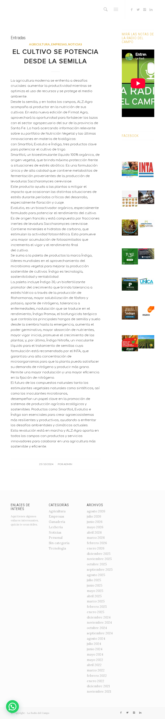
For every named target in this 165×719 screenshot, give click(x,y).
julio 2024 (94, 644)
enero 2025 (95, 612)
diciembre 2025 (98, 554)
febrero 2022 (97, 676)
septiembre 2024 (100, 633)
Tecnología (57, 548)
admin (68, 464)
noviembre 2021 (99, 691)
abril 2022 (94, 665)
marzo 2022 (96, 670)
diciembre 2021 (98, 686)
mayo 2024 (95, 654)
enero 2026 (95, 548)
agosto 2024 (96, 638)
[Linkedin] (151, 9)
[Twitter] (138, 9)
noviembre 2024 (99, 622)
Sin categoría (59, 543)
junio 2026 (94, 522)
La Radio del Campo (38, 712)
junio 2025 (94, 585)
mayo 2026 (95, 527)
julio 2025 (94, 580)
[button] (12, 706)
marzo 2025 (96, 601)
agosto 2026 (96, 511)
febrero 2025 (97, 607)
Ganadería (57, 522)
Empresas (59, 44)
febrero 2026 (97, 543)
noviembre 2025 (99, 559)
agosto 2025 (96, 575)
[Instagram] (144, 9)
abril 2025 (94, 596)
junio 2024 (94, 649)
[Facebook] (131, 9)
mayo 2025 (95, 591)
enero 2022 (95, 681)
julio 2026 (94, 516)
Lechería (56, 527)
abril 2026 (94, 532)
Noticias (75, 44)
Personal (56, 538)
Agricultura (39, 44)
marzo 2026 (96, 538)
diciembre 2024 (99, 617)
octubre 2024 (97, 628)
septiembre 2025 (100, 569)
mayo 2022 (95, 660)
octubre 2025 (97, 564)
